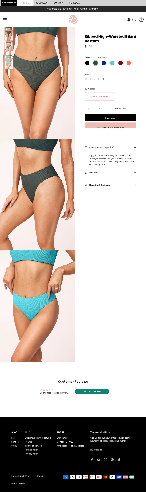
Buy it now (110, 118)
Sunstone (128, 63)
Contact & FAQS (65, 441)
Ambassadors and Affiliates (70, 445)
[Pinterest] (112, 459)
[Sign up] (133, 450)
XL (103, 79)
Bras (13, 437)
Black (87, 63)
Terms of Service (33, 445)
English (40, 476)
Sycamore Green (95, 63)
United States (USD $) (20, 476)
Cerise (120, 63)
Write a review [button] (92, 391)
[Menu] (5, 19)
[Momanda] (74, 3)
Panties (15, 441)
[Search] (134, 20)
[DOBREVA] (25, 3)
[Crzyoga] (42, 3)
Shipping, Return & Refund (38, 437)
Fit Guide (29, 441)
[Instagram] (105, 459)
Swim (14, 445)
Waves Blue (103, 63)
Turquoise (112, 63)
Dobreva (21, 484)
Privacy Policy (31, 453)
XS (86, 79)
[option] (9, 34)
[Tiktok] (119, 459)
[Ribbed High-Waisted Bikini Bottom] (8, 34)
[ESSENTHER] (9, 3)
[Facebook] (91, 459)
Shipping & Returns (99, 185)
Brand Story (62, 437)
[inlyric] (58, 3)
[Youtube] (98, 459)
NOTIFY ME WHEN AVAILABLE (110, 127)
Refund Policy (31, 449)
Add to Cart (120, 108)
